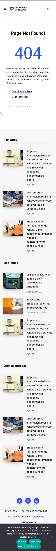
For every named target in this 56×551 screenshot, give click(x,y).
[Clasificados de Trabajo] (19, 8)
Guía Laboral (34, 292)
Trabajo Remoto (36, 313)
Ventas (30, 185)
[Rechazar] (52, 537)
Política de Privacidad (35, 511)
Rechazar (35, 541)
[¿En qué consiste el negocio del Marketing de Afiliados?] (14, 283)
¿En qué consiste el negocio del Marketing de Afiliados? (38, 280)
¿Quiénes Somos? (28, 523)
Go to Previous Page (22, 91)
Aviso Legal (11, 511)
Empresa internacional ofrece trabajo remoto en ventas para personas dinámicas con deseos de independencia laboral (39, 165)
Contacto (38, 517)
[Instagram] (28, 501)
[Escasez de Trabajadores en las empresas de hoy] (14, 306)
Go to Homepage (20, 97)
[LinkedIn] (36, 501)
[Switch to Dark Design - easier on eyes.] (48, 8)
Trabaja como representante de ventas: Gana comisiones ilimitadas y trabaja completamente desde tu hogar (39, 233)
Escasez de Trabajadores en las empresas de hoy (38, 303)
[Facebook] (19, 501)
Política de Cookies (19, 517)
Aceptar (22, 541)
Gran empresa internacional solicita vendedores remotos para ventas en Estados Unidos (39, 200)
